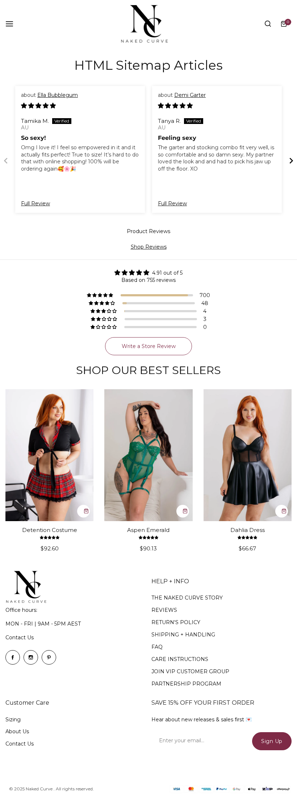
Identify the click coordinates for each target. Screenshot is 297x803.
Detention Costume (49, 530)
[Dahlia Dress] (248, 455)
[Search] (268, 24)
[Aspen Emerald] (148, 455)
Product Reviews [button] (148, 231)
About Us (17, 731)
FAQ (157, 647)
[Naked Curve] (148, 24)
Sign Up (272, 741)
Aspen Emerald (148, 530)
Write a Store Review (149, 346)
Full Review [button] (35, 203)
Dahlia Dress (247, 530)
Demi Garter (190, 95)
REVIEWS (164, 610)
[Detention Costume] (49, 455)
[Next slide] (291, 161)
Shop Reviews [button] (149, 247)
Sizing (13, 719)
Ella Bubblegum (57, 95)
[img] (38, 106)
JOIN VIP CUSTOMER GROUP (190, 671)
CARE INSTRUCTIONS (179, 659)
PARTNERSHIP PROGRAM (186, 683)
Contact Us (19, 637)
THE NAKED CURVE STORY (187, 597)
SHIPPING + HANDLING (183, 634)
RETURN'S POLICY (175, 622)
